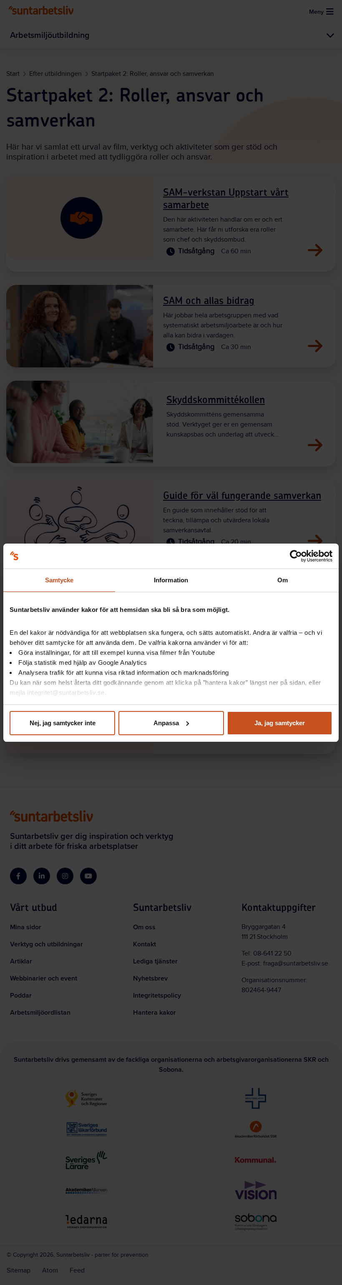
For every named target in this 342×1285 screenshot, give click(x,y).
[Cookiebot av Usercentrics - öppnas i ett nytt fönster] (295, 556)
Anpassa (166, 722)
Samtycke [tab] (59, 580)
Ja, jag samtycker (279, 722)
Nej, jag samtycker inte (63, 722)
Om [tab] (282, 580)
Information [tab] (171, 580)
